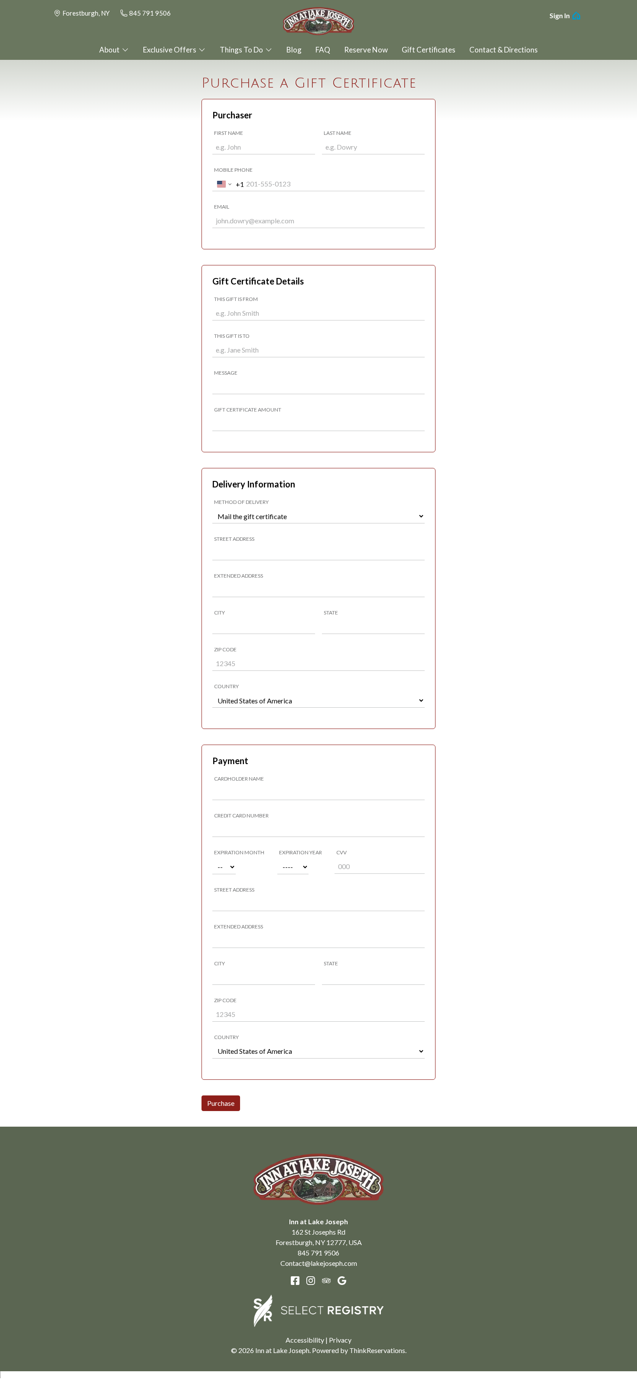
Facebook (295, 1280)
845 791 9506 (150, 13)
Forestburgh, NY (86, 13)
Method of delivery (241, 502)
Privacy (340, 1340)
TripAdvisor (326, 1280)
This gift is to (232, 336)
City (219, 612)
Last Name (337, 133)
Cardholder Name (239, 778)
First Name (228, 133)
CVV (341, 852)
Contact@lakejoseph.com (318, 1263)
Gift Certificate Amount (247, 409)
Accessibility (305, 1340)
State (331, 612)
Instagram (310, 1280)
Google (342, 1280)
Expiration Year (300, 852)
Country (226, 686)
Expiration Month (239, 852)
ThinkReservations (377, 1350)
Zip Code (225, 649)
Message (225, 372)
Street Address (234, 539)
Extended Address (238, 575)
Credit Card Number (241, 815)
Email (221, 206)
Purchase (220, 1103)
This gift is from (236, 299)
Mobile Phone (233, 170)
